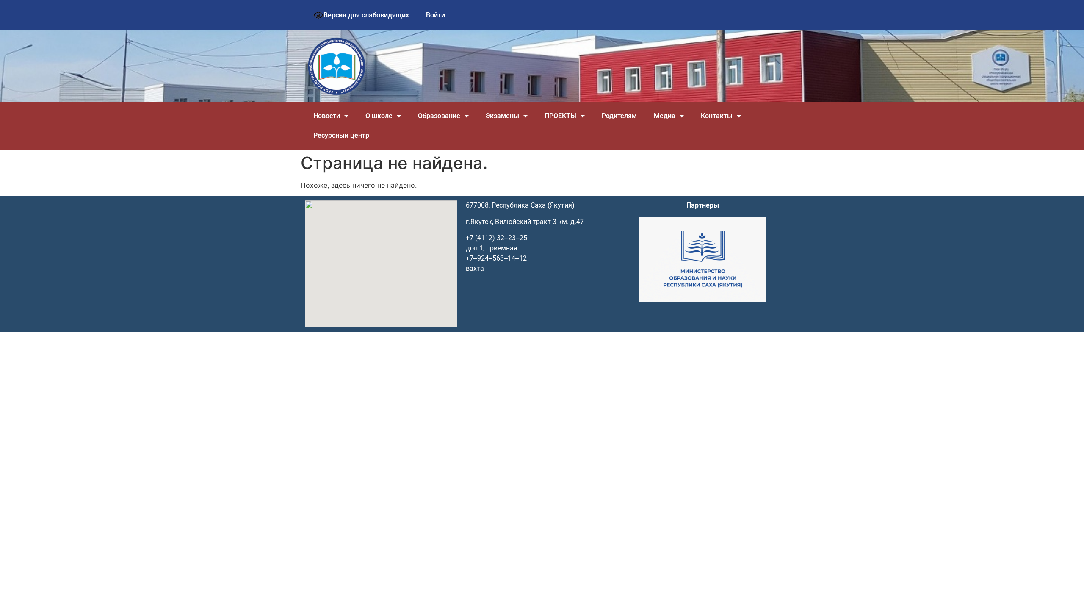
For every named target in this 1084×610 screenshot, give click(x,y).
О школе (379, 116)
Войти (435, 15)
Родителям (619, 116)
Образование (439, 116)
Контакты (717, 116)
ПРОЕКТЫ (560, 116)
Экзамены (502, 116)
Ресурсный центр (341, 135)
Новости (326, 116)
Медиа (664, 116)
